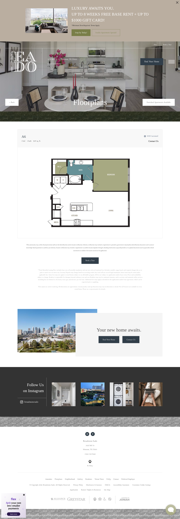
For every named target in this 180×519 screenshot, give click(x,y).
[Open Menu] (171, 61)
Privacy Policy (78, 485)
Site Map (107, 490)
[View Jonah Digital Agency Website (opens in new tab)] (124, 499)
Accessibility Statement (121, 485)
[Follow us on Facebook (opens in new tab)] (93, 434)
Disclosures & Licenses (94, 485)
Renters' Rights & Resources (91, 490)
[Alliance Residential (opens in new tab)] (58, 502)
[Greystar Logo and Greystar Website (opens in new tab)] (76, 500)
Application (74, 490)
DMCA (107, 485)
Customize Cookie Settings (141, 485)
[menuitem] (48, 479)
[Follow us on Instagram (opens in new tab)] (87, 434)
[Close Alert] (177, 3)
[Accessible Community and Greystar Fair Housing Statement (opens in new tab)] (104, 500)
